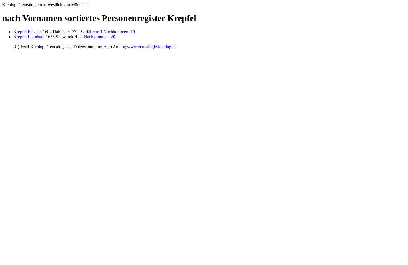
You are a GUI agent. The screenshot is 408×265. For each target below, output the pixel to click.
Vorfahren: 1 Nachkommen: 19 (107, 31)
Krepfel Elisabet (28, 31)
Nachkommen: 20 (99, 36)
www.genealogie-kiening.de (152, 46)
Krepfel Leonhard (29, 36)
